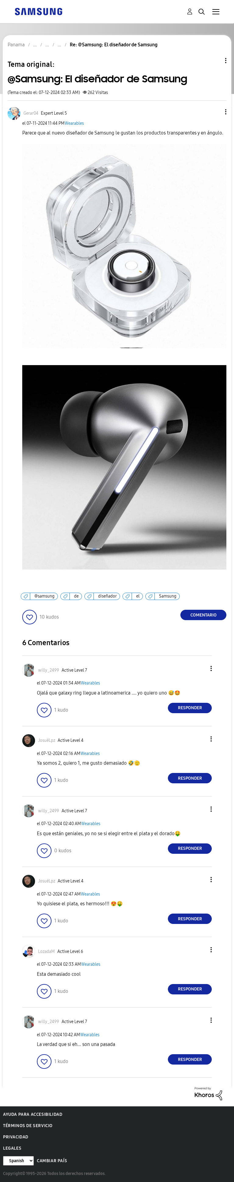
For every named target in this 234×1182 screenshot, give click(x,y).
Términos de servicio (28, 1125)
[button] (216, 112)
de (76, 596)
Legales (12, 1148)
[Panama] (38, 11)
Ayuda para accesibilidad (32, 1114)
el (138, 596)
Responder (190, 707)
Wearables (74, 123)
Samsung (167, 596)
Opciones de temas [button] (215, 60)
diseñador (107, 596)
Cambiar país (52, 1160)
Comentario (203, 615)
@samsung (44, 596)
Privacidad (15, 1137)
